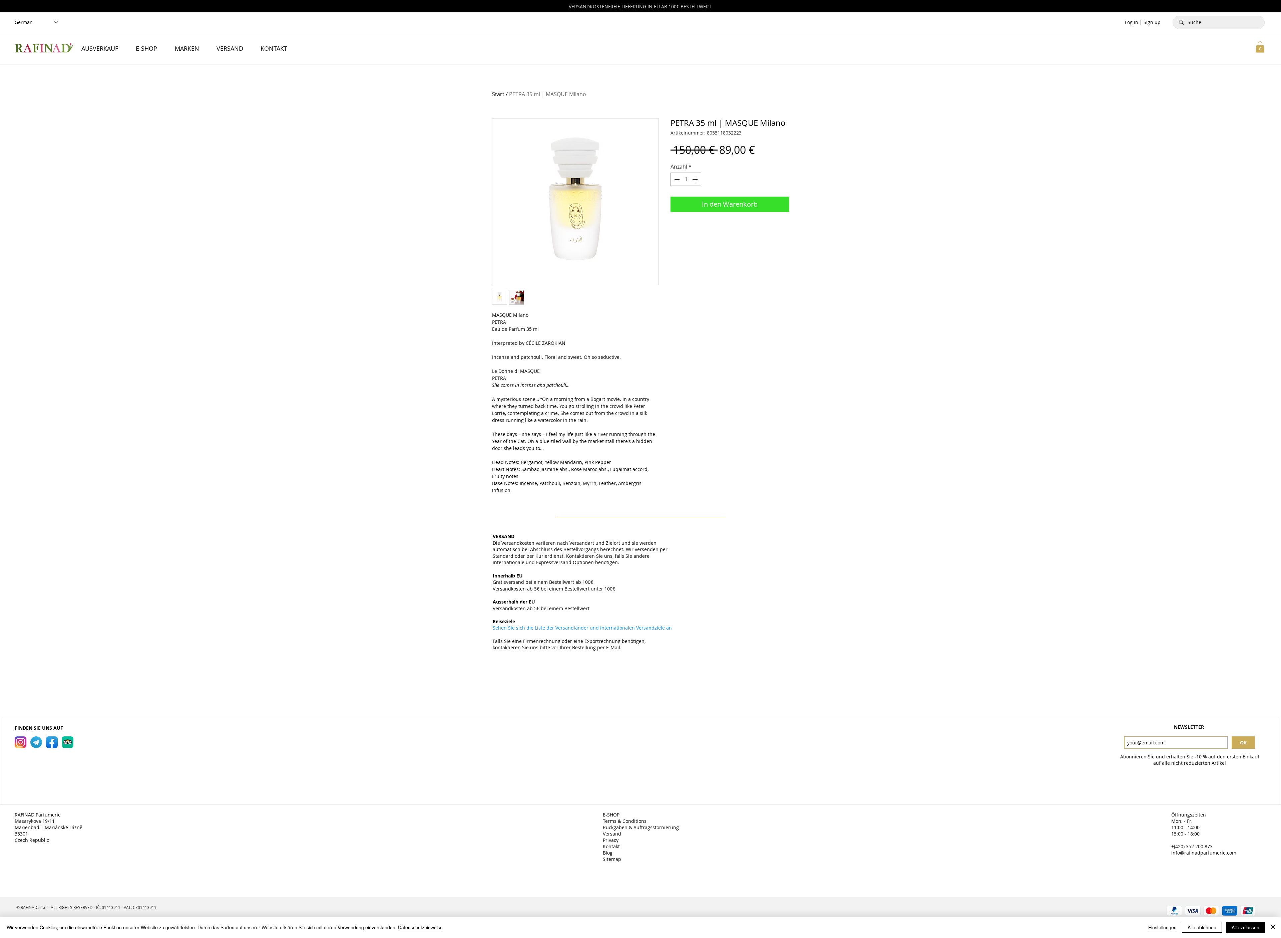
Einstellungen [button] (1162, 927)
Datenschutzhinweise (420, 927)
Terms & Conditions (625, 821)
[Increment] (695, 179)
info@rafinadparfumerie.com (1203, 853)
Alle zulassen (1245, 927)
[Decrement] (676, 179)
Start (498, 94)
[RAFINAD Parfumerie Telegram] (36, 742)
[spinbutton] (686, 179)
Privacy (611, 840)
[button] (1260, 46)
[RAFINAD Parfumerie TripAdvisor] (67, 742)
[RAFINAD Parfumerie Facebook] (52, 742)
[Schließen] (1273, 927)
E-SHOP (612, 814)
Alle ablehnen (1202, 927)
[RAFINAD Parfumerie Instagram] (20, 742)
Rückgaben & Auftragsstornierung (641, 827)
